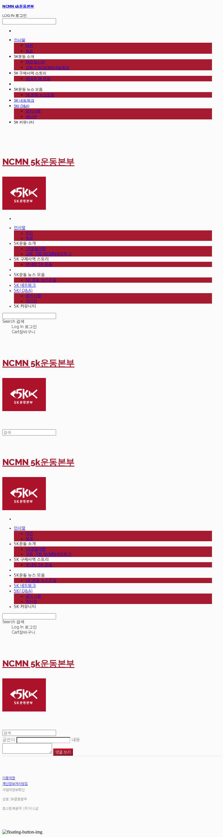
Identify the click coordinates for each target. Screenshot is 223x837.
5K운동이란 (35, 61)
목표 (29, 50)
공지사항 (33, 111)
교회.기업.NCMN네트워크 (47, 67)
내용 (75, 739)
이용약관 (8, 777)
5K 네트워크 (24, 100)
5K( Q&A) (21, 105)
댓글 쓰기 (63, 752)
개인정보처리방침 (15, 783)
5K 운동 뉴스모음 (40, 94)
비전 (29, 45)
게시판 (31, 116)
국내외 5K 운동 (38, 78)
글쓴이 (8, 739)
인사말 (19, 39)
